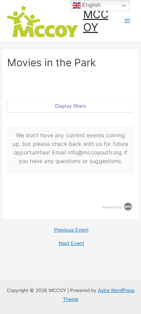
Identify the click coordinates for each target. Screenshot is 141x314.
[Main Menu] (127, 21)
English (91, 5)
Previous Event (71, 230)
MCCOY (95, 21)
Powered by (112, 207)
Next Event (71, 243)
